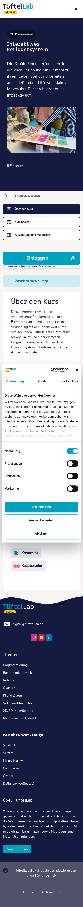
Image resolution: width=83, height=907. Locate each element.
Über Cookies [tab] (68, 381)
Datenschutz (51, 892)
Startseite (6, 196)
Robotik (8, 680)
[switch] (72, 463)
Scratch (8, 753)
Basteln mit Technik (17, 672)
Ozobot (8, 776)
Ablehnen (41, 533)
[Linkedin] (49, 637)
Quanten (9, 688)
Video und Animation (18, 703)
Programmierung (15, 665)
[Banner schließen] (77, 370)
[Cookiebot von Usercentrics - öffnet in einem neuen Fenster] (51, 370)
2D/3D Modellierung (18, 710)
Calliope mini (12, 768)
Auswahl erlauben (41, 520)
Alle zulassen (41, 507)
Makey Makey (13, 760)
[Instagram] (34, 637)
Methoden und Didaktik (20, 718)
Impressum (31, 892)
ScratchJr (9, 745)
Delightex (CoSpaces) (18, 783)
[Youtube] (41, 637)
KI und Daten (12, 695)
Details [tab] (42, 381)
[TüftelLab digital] (18, 8)
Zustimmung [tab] (15, 381)
